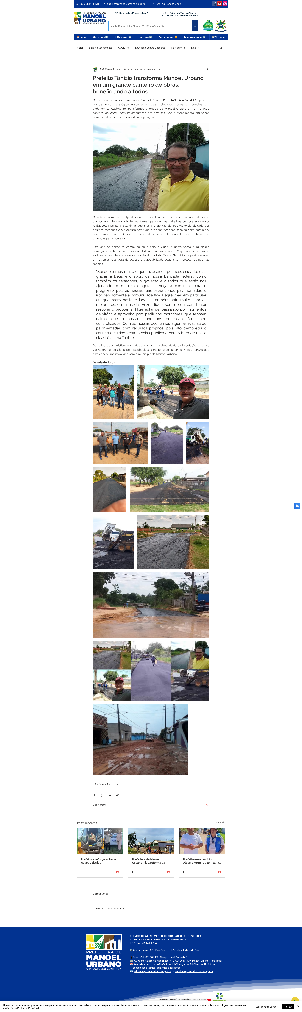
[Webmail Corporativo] (225, 3)
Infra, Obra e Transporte (105, 784)
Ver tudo (220, 822)
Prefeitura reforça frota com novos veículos (99, 861)
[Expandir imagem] (113, 392)
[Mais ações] (207, 69)
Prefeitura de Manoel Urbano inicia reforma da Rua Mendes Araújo (148, 861)
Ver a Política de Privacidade (25, 1008)
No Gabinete (178, 47)
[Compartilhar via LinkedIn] (109, 795)
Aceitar (288, 1006)
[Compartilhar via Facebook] (94, 795)
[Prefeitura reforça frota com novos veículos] (100, 841)
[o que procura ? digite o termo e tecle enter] (195, 25)
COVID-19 (123, 47)
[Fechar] (298, 1006)
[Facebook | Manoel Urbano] (214, 3)
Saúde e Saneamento (100, 47)
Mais (193, 47)
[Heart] (209, 1000)
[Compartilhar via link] (117, 795)
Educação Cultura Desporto (150, 47)
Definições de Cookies (266, 1006)
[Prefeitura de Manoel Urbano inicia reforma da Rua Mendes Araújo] (151, 841)
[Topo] (295, 1000)
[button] (100, 37)
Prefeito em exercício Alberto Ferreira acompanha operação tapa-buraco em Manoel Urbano (202, 861)
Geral (80, 47)
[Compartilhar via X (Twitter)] (102, 795)
